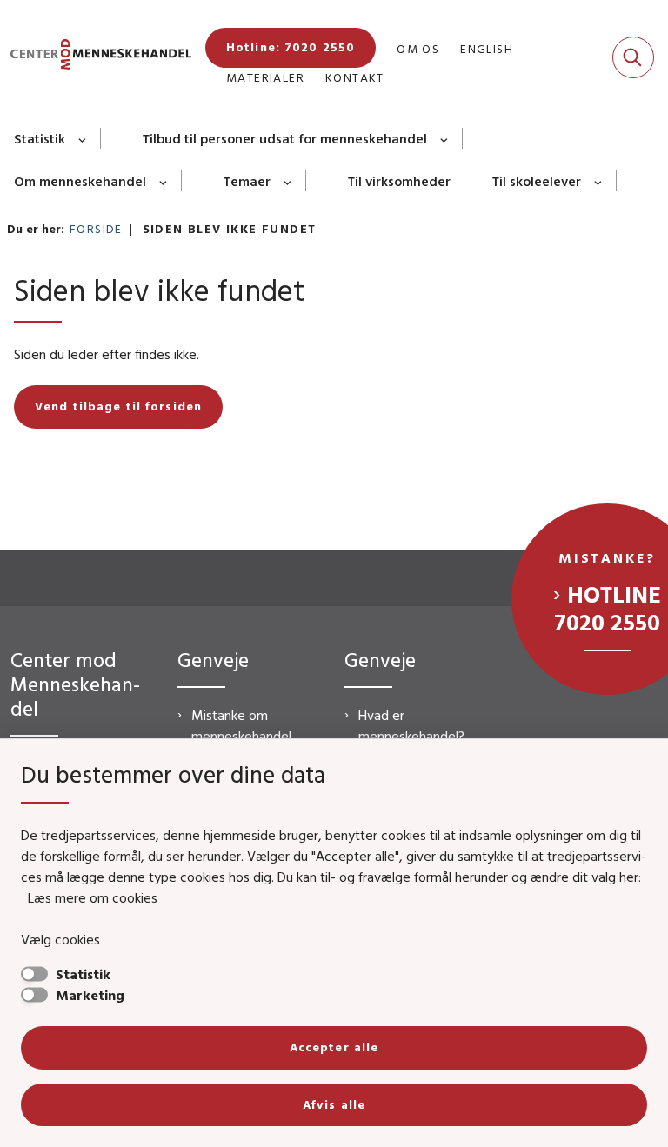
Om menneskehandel (80, 181)
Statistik (39, 138)
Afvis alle (334, 1104)
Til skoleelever (536, 181)
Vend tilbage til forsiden (118, 406)
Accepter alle (334, 1047)
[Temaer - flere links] (288, 180)
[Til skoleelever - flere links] (599, 180)
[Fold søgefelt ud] (633, 57)
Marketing (90, 995)
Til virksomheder (399, 181)
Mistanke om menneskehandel (241, 725)
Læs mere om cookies (92, 897)
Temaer (247, 181)
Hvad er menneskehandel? (411, 725)
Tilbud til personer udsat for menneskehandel (285, 138)
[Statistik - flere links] (83, 138)
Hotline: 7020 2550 (290, 47)
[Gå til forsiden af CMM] (95, 57)
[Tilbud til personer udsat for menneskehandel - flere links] (445, 138)
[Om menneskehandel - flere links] (164, 180)
